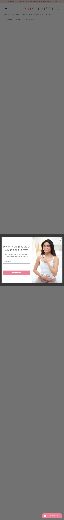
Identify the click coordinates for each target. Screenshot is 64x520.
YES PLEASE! (16, 273)
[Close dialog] (60, 239)
